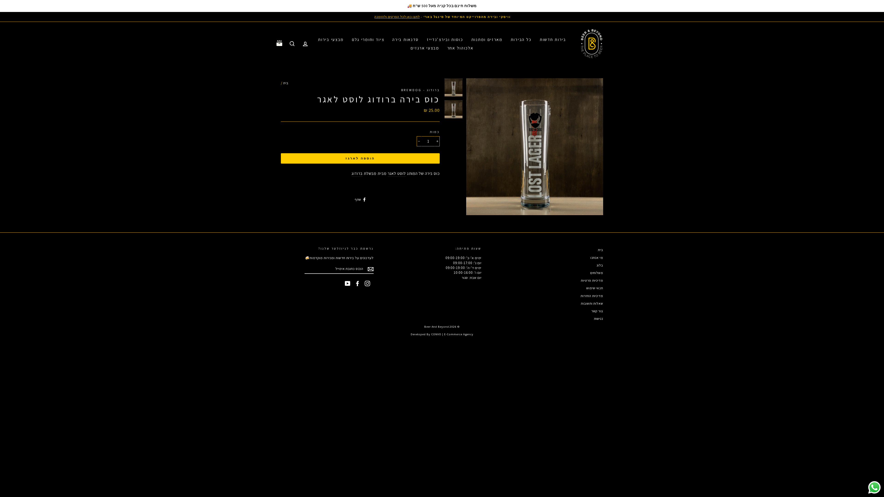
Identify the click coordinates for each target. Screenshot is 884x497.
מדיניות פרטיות (592, 280)
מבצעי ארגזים (424, 48)
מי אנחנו (596, 257)
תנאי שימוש (594, 288)
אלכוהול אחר (460, 48)
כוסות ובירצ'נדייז (445, 39)
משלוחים (596, 272)
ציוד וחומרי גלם (368, 39)
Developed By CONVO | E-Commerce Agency (442, 334)
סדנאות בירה (405, 39)
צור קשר (597, 311)
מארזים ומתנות (487, 39)
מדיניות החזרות (592, 295)
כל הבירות (521, 39)
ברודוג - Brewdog (420, 90)
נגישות (598, 318)
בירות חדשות (553, 39)
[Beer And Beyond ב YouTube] (347, 283)
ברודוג (357, 173)
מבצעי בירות (331, 39)
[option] (442, 16)
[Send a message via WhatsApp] (874, 487)
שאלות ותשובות (592, 303)
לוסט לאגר (397, 173)
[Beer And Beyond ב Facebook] (357, 283)
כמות (435, 132)
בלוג (600, 265)
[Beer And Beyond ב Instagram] (367, 283)
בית (285, 83)
